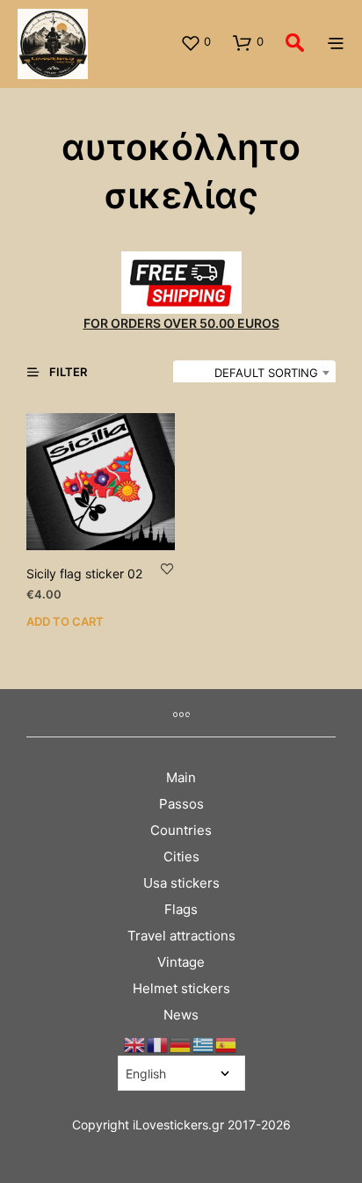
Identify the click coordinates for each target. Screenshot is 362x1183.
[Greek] (203, 1044)
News (181, 1014)
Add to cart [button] (65, 621)
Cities (181, 856)
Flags (181, 909)
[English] (135, 1044)
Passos (181, 803)
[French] (158, 1044)
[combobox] (254, 372)
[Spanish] (226, 1044)
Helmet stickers (181, 988)
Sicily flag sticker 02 (84, 573)
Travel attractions (181, 935)
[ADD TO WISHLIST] (167, 568)
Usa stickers (181, 883)
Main (181, 777)
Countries (181, 830)
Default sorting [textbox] (266, 373)
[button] (195, 42)
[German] (181, 1044)
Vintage (181, 962)
